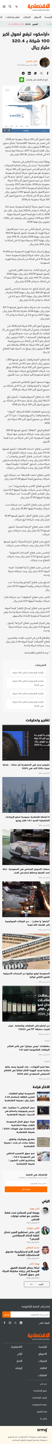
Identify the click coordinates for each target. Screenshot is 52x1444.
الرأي (19, 1353)
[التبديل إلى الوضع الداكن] (16, 6)
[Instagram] (10, 1323)
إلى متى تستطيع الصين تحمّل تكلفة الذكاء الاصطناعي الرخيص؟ (21, 1235)
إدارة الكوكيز (42, 1411)
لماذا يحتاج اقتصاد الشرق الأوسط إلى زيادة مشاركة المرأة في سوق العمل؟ (20, 1271)
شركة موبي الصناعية (10, 24)
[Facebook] (4, 1323)
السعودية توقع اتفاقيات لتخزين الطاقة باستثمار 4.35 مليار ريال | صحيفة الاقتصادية (19, 1097)
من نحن (43, 1383)
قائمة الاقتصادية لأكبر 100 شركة (28, 672)
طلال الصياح (31, 61)
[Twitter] (15, 1322)
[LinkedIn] (21, 1322)
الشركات (26, 17)
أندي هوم (34, 1208)
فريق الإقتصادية (40, 1390)
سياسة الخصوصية (39, 1404)
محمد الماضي (32, 1247)
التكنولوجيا (16, 1346)
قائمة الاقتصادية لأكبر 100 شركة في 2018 (28, 682)
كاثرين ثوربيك (33, 1228)
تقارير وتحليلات (13, 17)
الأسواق (37, 17)
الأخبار (19, 1360)
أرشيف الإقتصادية (39, 1397)
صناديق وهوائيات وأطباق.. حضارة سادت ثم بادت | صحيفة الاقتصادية (19, 1142)
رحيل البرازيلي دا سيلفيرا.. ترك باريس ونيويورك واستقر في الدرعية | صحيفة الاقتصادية (18, 1111)
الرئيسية (48, 17)
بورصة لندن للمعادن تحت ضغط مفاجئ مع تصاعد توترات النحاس (21, 1216)
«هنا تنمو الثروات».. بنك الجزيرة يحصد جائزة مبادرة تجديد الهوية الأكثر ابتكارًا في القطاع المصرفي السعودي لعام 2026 (27, 1070)
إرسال (6, 1314)
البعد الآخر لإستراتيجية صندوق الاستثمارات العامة (22, 1253)
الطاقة (43, 1367)
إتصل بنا (43, 1418)
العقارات (42, 1375)
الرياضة (47, 1041)
